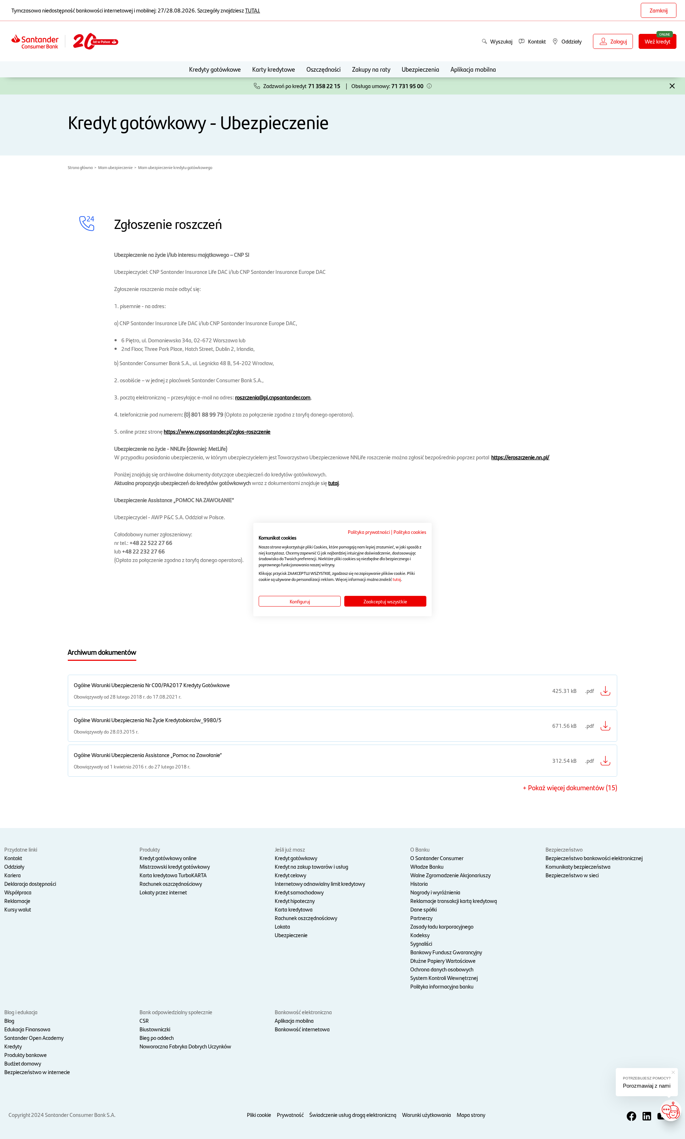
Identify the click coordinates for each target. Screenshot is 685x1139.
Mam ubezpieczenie (115, 167)
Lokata (282, 926)
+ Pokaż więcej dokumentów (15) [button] (570, 787)
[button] (429, 86)
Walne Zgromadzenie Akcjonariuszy (450, 875)
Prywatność (290, 1114)
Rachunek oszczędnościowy (170, 883)
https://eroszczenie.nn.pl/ (520, 457)
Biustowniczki (154, 1029)
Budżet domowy (22, 1063)
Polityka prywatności (369, 531)
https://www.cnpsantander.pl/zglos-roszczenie (217, 431)
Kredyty (13, 1046)
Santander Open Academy (34, 1037)
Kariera (12, 875)
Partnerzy (421, 918)
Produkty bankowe (25, 1055)
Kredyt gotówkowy (296, 858)
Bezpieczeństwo (564, 849)
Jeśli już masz (290, 849)
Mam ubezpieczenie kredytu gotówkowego (175, 167)
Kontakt (13, 858)
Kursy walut (17, 909)
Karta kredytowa (294, 909)
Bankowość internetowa (302, 1029)
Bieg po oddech (156, 1037)
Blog (9, 1020)
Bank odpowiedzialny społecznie (175, 1012)
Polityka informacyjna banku (441, 986)
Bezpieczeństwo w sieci (572, 875)
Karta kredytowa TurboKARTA (173, 875)
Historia (419, 883)
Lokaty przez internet (163, 892)
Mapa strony (471, 1114)
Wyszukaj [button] (501, 41)
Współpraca (17, 892)
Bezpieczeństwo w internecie (37, 1072)
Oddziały (14, 866)
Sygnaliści (421, 943)
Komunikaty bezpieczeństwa (578, 866)
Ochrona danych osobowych (441, 969)
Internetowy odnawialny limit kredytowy (320, 883)
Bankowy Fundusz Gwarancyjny (446, 952)
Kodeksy (420, 935)
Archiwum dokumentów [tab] (102, 652)
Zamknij (659, 10)
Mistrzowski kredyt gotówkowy (174, 866)
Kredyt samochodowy (299, 892)
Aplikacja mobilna (473, 69)
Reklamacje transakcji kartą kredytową (453, 901)
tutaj (333, 483)
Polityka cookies (410, 531)
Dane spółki (423, 909)
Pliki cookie (259, 1114)
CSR (144, 1020)
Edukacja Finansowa (27, 1029)
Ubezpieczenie (291, 935)
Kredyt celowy (290, 875)
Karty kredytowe (273, 69)
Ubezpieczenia (420, 69)
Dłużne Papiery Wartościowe (443, 960)
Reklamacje (17, 901)
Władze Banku (426, 866)
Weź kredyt (657, 41)
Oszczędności (323, 69)
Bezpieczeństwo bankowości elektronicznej (594, 858)
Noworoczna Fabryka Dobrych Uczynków (185, 1046)
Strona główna (80, 167)
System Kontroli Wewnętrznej (444, 978)
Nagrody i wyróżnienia (435, 892)
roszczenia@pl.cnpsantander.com (272, 397)
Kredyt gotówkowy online (168, 858)
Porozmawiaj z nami (646, 1086)
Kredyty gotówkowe (215, 69)
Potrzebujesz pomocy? (647, 1078)
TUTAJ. (252, 10)
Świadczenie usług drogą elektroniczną (352, 1114)
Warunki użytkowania (426, 1114)
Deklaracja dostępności (30, 883)
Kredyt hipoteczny (295, 901)
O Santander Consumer (436, 858)
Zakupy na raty (371, 69)
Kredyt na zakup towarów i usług (311, 866)
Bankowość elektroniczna (303, 1012)
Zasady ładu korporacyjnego (441, 926)
